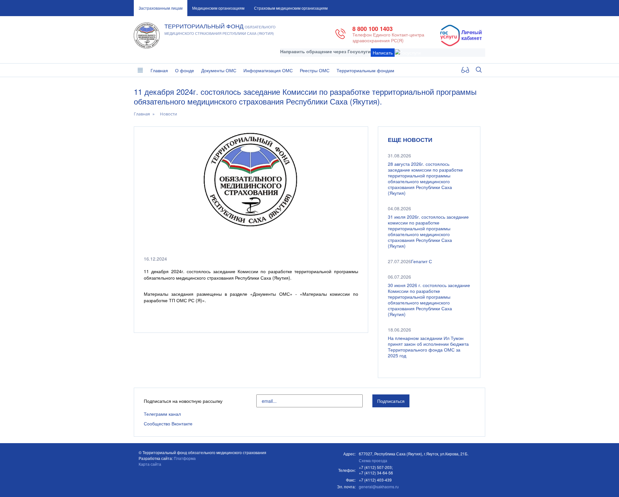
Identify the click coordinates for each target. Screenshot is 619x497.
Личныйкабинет (471, 35)
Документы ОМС (218, 70)
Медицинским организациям (218, 8)
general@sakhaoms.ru (379, 486)
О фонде (184, 70)
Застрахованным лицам (160, 8)
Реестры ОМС (314, 70)
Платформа (185, 458)
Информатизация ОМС (268, 70)
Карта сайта (150, 464)
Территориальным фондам (365, 70)
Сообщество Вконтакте (168, 423)
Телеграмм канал (162, 414)
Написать (383, 52)
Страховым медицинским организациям (291, 8)
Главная (159, 70)
